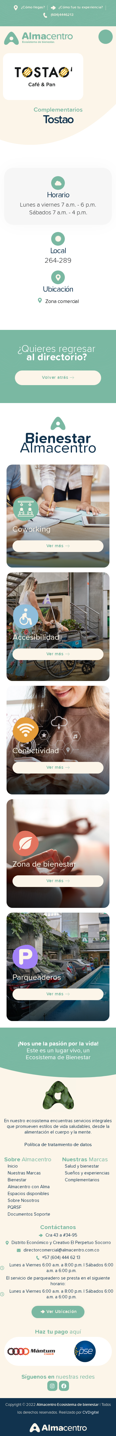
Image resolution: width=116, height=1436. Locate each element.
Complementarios (58, 110)
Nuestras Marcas (24, 1173)
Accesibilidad (35, 638)
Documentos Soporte (29, 1214)
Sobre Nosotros (23, 1200)
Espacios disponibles (28, 1193)
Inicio (13, 1166)
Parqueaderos (36, 978)
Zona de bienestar (44, 864)
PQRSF (14, 1207)
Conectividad (35, 751)
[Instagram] (52, 1386)
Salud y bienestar (82, 1166)
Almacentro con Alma (29, 1187)
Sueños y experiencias (87, 1173)
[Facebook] (64, 1386)
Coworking (31, 529)
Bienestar (17, 1180)
